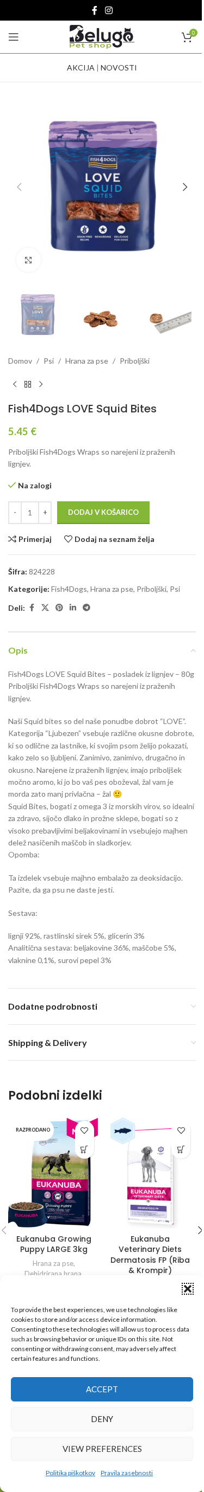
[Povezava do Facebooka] (94, 10)
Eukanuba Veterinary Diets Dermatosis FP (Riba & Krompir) (150, 1254)
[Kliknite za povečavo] (28, 260)
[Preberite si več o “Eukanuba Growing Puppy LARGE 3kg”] (84, 1149)
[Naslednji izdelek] (40, 384)
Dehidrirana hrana (53, 1273)
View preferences (102, 1449)
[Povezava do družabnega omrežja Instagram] (108, 10)
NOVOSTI (119, 67)
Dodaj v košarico (103, 512)
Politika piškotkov (70, 1473)
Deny (102, 1419)
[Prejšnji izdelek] (14, 384)
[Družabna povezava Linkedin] (72, 607)
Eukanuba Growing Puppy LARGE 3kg (53, 1244)
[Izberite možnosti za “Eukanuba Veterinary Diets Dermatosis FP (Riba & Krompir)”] (180, 1149)
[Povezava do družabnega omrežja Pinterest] (59, 607)
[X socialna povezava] (45, 607)
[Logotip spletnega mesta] (102, 36)
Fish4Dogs (69, 588)
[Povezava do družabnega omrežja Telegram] (86, 607)
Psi (49, 360)
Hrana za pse (86, 360)
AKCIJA (81, 67)
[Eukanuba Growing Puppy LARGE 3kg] (54, 1172)
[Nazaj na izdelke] (27, 384)
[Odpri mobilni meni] (13, 37)
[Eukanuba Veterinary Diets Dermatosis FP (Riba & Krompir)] (150, 1172)
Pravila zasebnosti (127, 1473)
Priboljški (135, 360)
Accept (102, 1389)
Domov (20, 360)
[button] (187, 1288)
